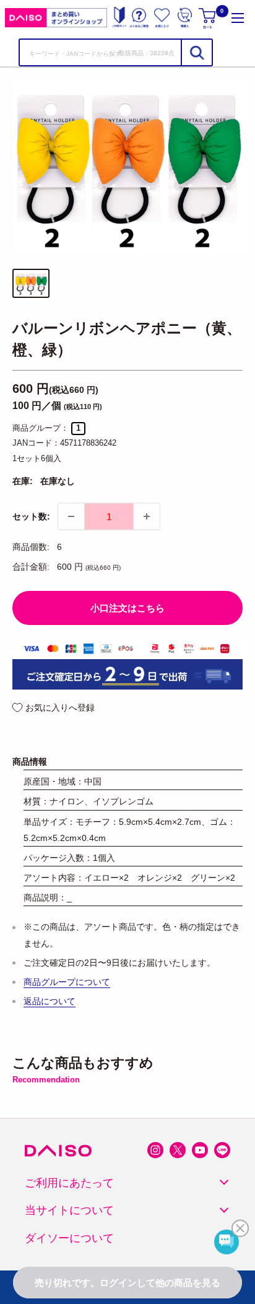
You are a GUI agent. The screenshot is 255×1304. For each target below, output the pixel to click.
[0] (208, 17)
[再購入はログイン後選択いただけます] (185, 17)
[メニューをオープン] (237, 17)
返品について (50, 1001)
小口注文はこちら (127, 608)
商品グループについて (67, 982)
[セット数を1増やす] (147, 516)
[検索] (196, 52)
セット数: (31, 516)
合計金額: (31, 567)
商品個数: (31, 547)
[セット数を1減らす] (71, 516)
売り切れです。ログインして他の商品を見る (127, 1282)
